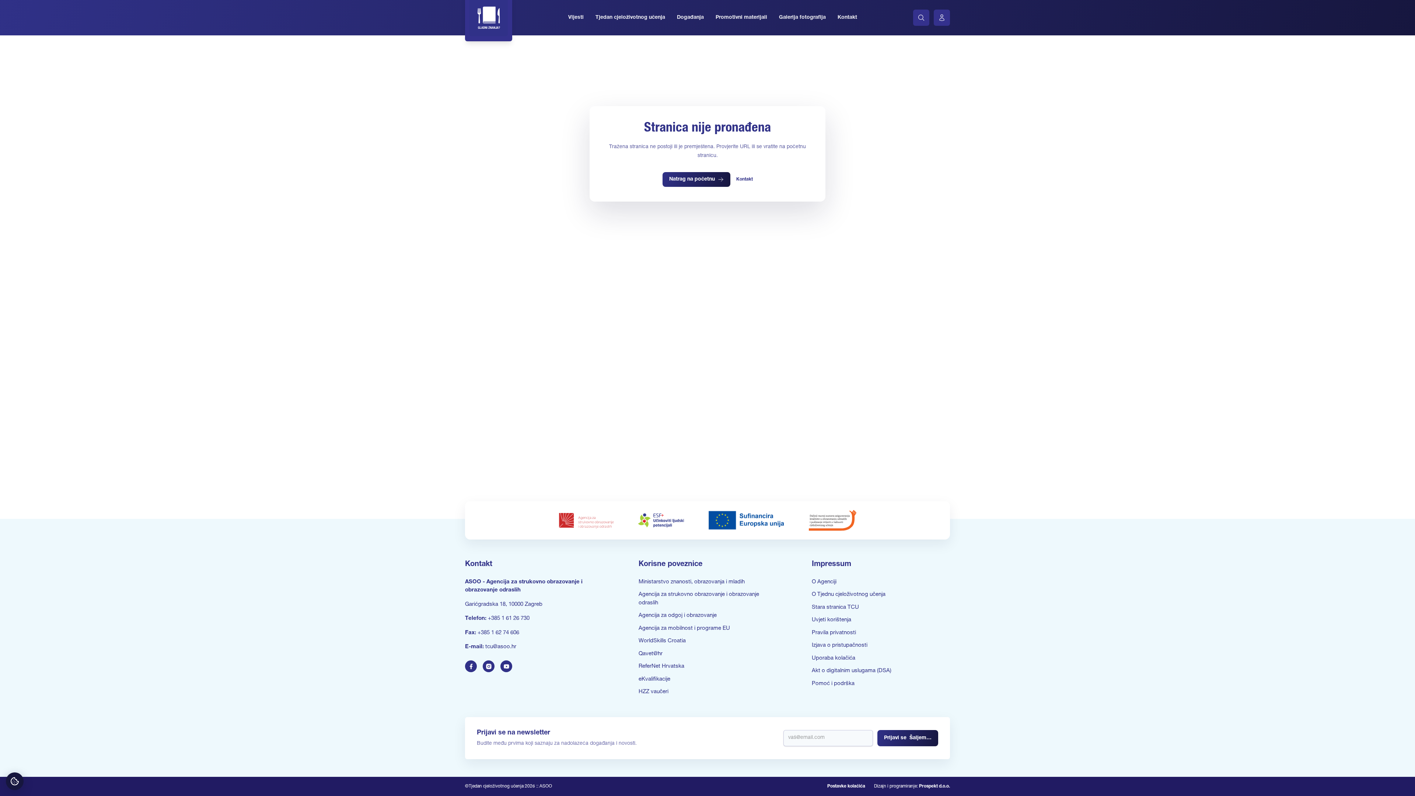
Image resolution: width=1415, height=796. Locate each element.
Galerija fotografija (802, 17)
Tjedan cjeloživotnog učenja (630, 17)
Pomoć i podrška (833, 684)
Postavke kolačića (846, 786)
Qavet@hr (651, 654)
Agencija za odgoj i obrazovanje (678, 615)
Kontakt (847, 17)
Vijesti (576, 17)
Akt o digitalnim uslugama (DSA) (851, 671)
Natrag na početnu (692, 179)
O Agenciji (824, 582)
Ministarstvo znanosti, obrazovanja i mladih (692, 582)
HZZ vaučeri (653, 692)
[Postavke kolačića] (15, 781)
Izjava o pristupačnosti (839, 645)
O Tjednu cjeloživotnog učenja (848, 594)
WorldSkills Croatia (662, 641)
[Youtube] (506, 666)
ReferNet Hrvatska (661, 666)
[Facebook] (471, 666)
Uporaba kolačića (833, 658)
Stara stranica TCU (835, 607)
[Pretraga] (921, 18)
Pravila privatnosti (834, 633)
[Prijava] (942, 18)
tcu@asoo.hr (500, 647)
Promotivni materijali (741, 17)
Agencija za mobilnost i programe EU (684, 628)
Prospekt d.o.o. (934, 786)
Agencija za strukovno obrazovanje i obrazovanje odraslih (699, 599)
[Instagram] (489, 666)
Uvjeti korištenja (831, 620)
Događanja (690, 17)
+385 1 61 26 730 (509, 618)
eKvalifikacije (654, 679)
